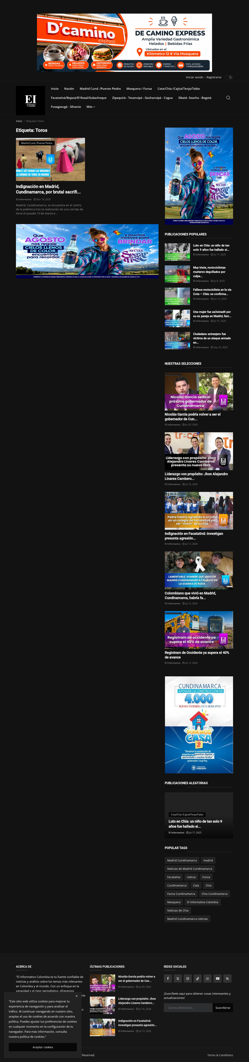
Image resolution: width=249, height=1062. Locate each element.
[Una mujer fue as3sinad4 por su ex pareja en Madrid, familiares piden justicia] (177, 318)
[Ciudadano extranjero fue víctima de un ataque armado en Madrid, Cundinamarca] (177, 340)
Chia (208, 885)
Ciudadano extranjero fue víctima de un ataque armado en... (212, 338)
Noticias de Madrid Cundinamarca (189, 869)
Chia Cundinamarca (215, 894)
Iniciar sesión (194, 77)
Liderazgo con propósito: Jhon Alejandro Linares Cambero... (137, 1001)
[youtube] (217, 978)
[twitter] (178, 978)
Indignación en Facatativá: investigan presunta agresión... (137, 1023)
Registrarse (214, 77)
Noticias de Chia (178, 910)
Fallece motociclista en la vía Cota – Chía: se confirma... (212, 292)
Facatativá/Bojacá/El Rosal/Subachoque (79, 98)
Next (226, 815)
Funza (206, 877)
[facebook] (168, 978)
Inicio (55, 88)
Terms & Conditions (220, 1055)
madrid (208, 860)
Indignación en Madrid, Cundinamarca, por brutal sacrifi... (48, 189)
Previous (172, 815)
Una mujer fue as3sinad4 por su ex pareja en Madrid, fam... (212, 314)
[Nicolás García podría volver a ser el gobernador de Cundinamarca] (199, 392)
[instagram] (188, 978)
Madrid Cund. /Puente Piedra (100, 88)
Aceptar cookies (43, 1047)
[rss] (227, 978)
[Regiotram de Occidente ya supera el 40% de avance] (199, 630)
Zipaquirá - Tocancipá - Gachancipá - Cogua (142, 98)
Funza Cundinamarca (181, 894)
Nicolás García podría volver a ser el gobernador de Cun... (136, 978)
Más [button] (90, 107)
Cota (196, 885)
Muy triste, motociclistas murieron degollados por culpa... (209, 272)
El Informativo (24, 199)
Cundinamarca (177, 885)
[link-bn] (87, 251)
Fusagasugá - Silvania (66, 107)
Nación (69, 88)
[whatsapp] (207, 978)
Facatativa (173, 877)
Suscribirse (223, 1008)
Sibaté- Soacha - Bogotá (194, 98)
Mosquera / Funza (139, 88)
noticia (191, 877)
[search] (228, 98)
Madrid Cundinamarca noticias (187, 919)
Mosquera (174, 902)
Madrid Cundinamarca (182, 860)
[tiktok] (198, 978)
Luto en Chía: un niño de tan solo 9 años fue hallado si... (211, 247)
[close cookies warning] (77, 996)
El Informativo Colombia (202, 902)
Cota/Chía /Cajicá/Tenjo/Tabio (179, 88)
